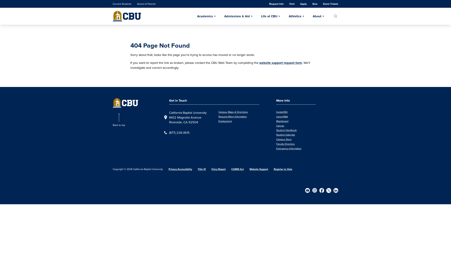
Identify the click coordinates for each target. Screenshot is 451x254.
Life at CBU (269, 16)
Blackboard (282, 121)
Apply (303, 4)
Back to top (119, 125)
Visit (292, 4)
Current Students (122, 4)
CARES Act (237, 169)
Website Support (258, 169)
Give (314, 4)
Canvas (280, 126)
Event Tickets (330, 4)
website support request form (280, 63)
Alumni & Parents (146, 4)
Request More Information (232, 116)
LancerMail (282, 116)
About (317, 16)
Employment (225, 121)
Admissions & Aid (237, 16)
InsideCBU (282, 112)
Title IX (202, 169)
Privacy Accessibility (180, 169)
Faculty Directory (285, 144)
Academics (205, 16)
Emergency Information (288, 148)
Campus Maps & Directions (233, 112)
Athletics (295, 16)
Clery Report (218, 169)
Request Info (276, 4)
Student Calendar (285, 135)
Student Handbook (286, 130)
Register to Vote (283, 169)
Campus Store (284, 139)
